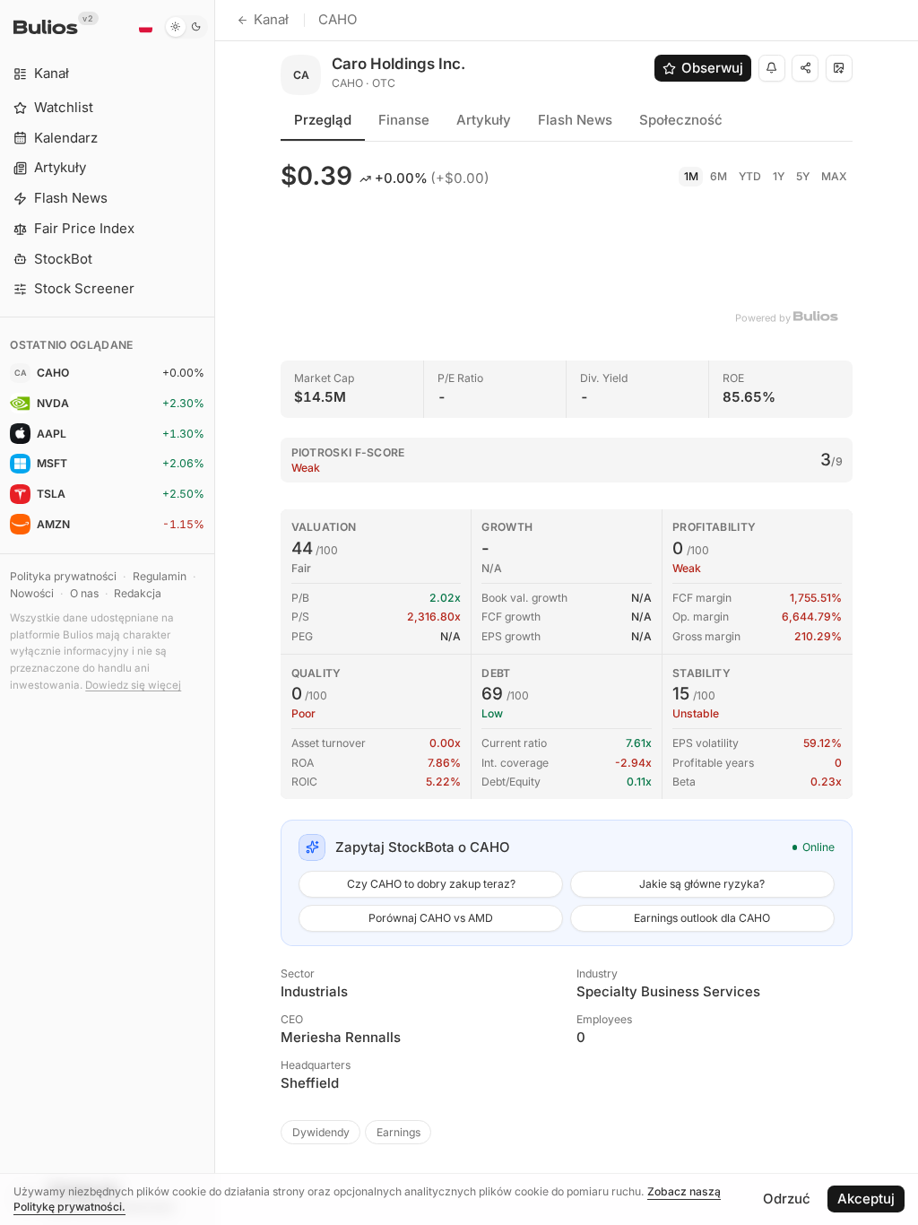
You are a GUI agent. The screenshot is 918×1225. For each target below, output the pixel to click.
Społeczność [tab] (681, 119)
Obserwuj (712, 67)
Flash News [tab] (575, 119)
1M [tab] (691, 176)
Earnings (398, 1132)
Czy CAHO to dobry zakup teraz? (431, 884)
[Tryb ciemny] (186, 27)
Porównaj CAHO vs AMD (430, 918)
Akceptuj (866, 1198)
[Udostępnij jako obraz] (839, 68)
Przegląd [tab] (322, 119)
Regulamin (159, 576)
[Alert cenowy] (771, 68)
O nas (84, 593)
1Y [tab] (778, 176)
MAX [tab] (834, 176)
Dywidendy (321, 1132)
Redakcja (137, 593)
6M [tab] (718, 176)
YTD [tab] (750, 176)
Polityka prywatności (63, 576)
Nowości (32, 593)
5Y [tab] (803, 176)
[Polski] (145, 27)
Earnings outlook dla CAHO (702, 918)
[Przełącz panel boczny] (214, 612)
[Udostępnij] (805, 68)
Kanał (271, 19)
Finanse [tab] (403, 119)
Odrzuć (786, 1198)
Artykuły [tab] (483, 119)
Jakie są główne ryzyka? (702, 884)
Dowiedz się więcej (133, 685)
